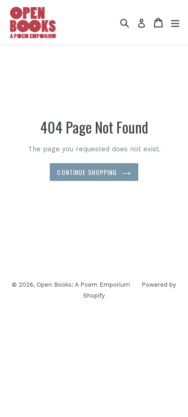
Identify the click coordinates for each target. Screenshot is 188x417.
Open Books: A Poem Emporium (83, 284)
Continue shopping (87, 172)
